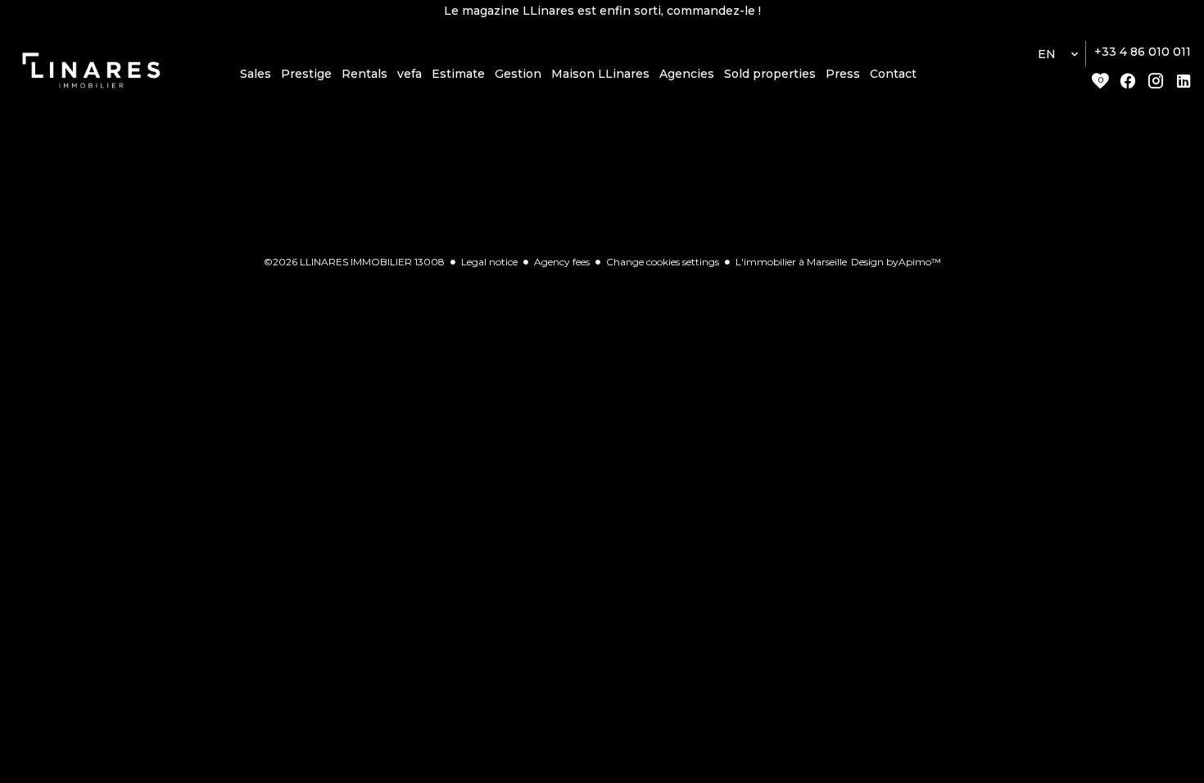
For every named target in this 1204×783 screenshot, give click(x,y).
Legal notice (489, 262)
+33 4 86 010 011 (1142, 51)
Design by (896, 262)
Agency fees (562, 262)
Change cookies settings (662, 262)
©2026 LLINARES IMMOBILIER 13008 (354, 262)
